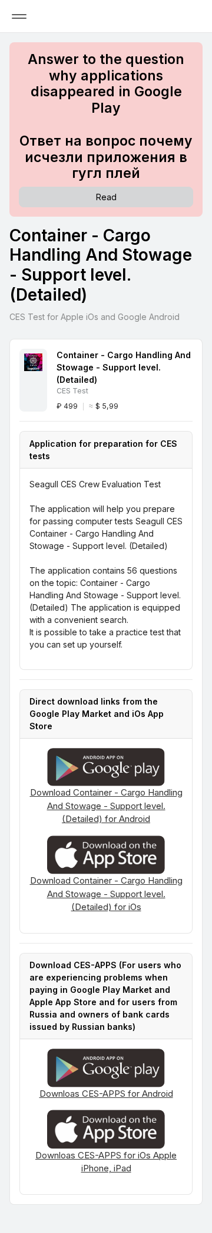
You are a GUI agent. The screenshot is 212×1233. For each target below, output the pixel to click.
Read (106, 197)
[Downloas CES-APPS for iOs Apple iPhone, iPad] (106, 1128)
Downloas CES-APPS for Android (106, 1093)
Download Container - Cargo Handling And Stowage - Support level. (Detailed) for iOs (106, 893)
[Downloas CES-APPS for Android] (106, 1067)
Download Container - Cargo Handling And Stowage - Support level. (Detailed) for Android (106, 805)
